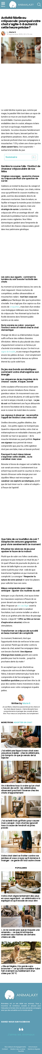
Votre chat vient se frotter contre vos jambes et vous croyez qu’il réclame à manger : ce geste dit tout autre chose (20, 858)
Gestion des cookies (17, 1049)
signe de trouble (8, 351)
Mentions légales (34, 1049)
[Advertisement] (21, 87)
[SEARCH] (39, 4)
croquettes (15, 307)
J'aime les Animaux (21, 1034)
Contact (5, 1049)
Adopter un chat (23, 722)
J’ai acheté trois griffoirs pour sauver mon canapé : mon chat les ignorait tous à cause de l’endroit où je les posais (20, 824)
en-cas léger (23, 606)
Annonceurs (32, 1047)
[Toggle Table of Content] (32, 157)
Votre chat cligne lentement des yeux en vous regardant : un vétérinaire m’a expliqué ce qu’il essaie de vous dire (20, 898)
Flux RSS (21, 1051)
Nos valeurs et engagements (15, 1047)
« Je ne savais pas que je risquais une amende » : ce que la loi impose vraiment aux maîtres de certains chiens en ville (20, 933)
